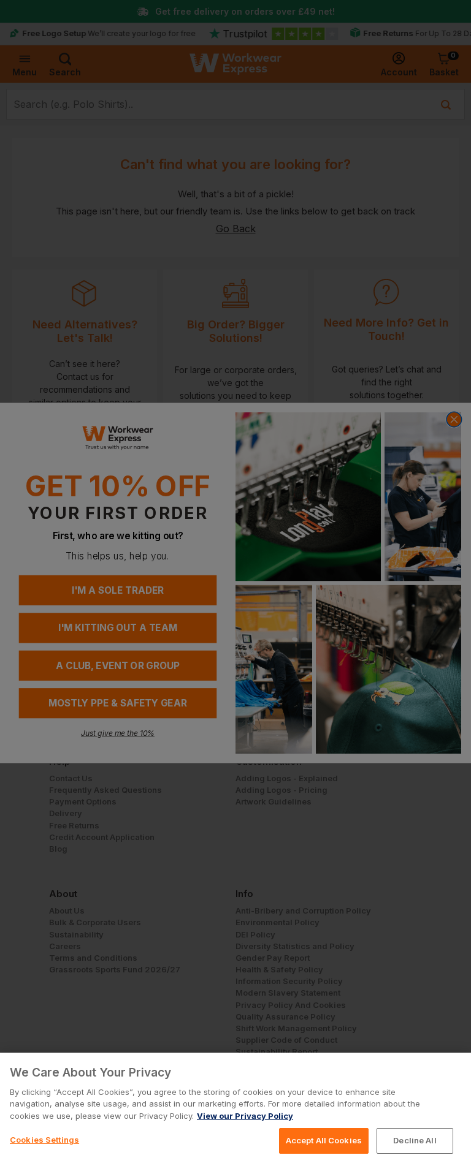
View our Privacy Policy (245, 1116)
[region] (235, 1109)
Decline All (414, 1140)
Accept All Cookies (324, 1140)
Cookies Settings (44, 1140)
